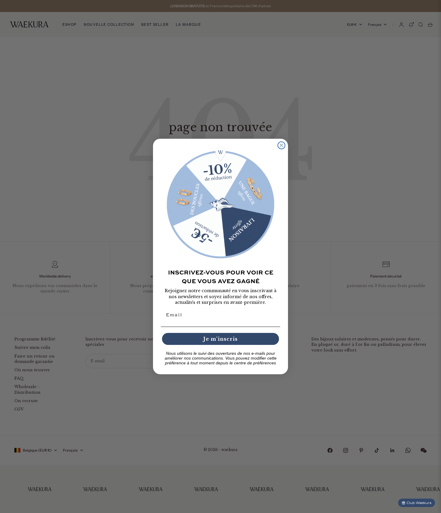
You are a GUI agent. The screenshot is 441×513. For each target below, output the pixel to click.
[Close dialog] (281, 145)
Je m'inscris (220, 339)
